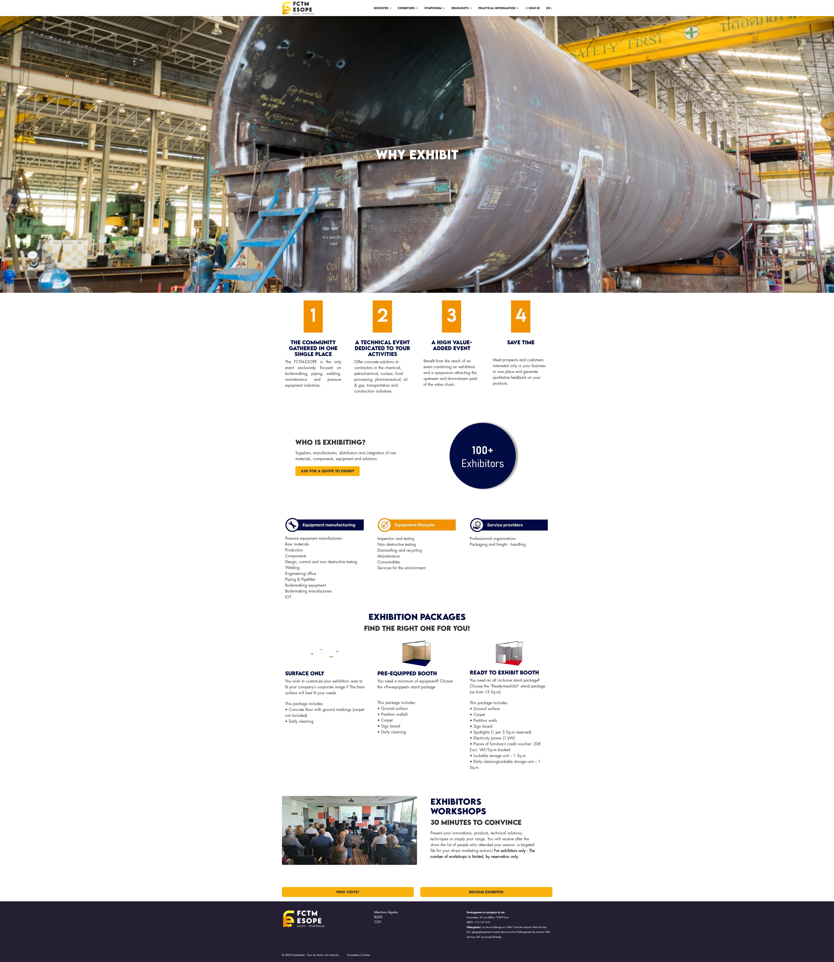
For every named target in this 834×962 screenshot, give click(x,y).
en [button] (548, 8)
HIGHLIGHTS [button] (460, 8)
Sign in (534, 8)
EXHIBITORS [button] (407, 8)
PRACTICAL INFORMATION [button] (497, 8)
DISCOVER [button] (381, 8)
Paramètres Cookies (358, 955)
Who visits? (347, 892)
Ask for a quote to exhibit (327, 471)
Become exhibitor (486, 892)
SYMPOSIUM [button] (433, 8)
